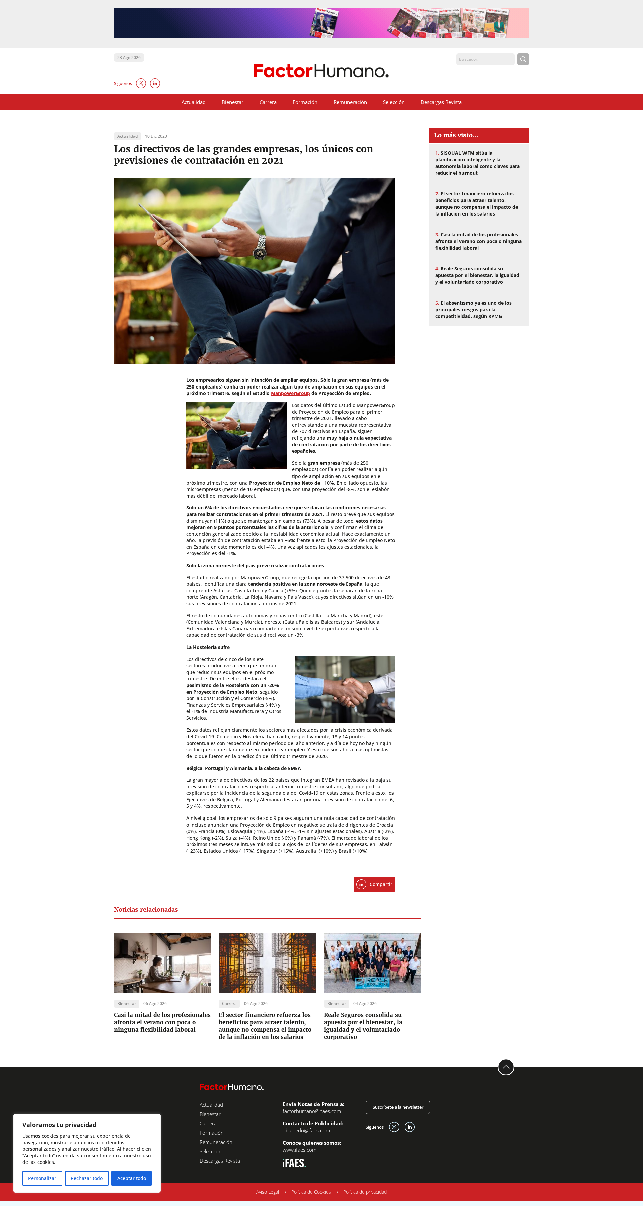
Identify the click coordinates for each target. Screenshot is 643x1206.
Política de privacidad (365, 1192)
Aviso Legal (267, 1192)
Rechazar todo (87, 1178)
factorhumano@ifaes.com (312, 1111)
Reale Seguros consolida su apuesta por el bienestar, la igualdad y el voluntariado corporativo (363, 1026)
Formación (305, 102)
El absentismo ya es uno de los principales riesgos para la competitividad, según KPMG (473, 309)
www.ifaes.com (299, 1149)
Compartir (381, 884)
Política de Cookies (311, 1192)
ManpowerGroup (290, 393)
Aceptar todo (131, 1178)
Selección (394, 102)
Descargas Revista (441, 102)
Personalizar (42, 1178)
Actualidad (194, 102)
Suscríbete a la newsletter (398, 1107)
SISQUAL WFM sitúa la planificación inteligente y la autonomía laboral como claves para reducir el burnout (477, 163)
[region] (87, 1153)
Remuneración (350, 102)
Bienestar (232, 102)
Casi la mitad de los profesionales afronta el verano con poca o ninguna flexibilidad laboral (162, 1022)
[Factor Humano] (321, 70)
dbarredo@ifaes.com (306, 1130)
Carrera (268, 102)
